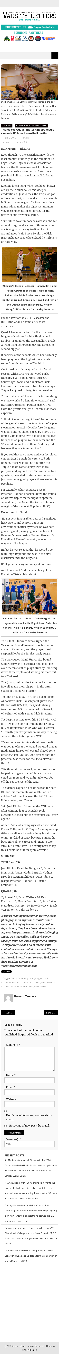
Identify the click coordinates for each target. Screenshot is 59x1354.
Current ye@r (13, 1139)
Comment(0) (21, 142)
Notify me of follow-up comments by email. (29, 1117)
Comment (13, 1044)
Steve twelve (40, 986)
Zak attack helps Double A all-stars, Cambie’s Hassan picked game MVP (10, 1012)
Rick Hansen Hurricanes (22, 986)
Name (11, 1075)
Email (10, 1087)
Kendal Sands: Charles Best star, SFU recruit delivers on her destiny (52, 1012)
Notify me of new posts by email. (29, 1125)
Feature (7, 125)
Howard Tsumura (20, 982)
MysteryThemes (29, 1349)
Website (11, 1099)
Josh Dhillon (34, 982)
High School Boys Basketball (31, 125)
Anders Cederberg (19, 978)
